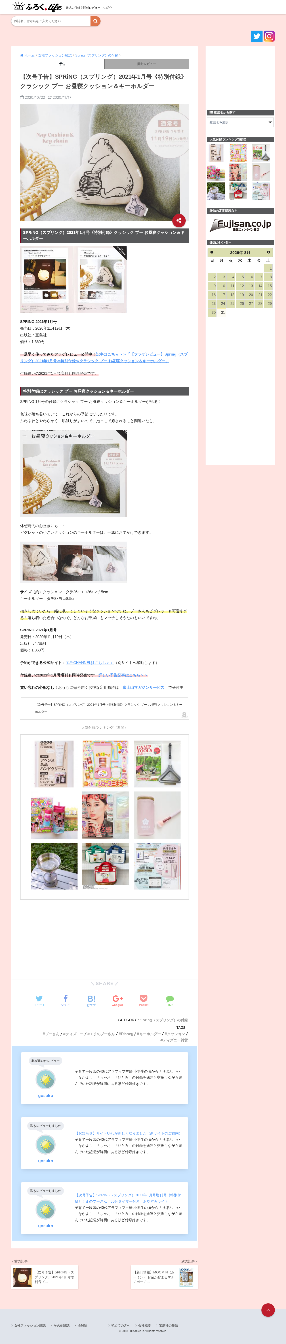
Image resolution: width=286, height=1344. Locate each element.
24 (223, 303)
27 (251, 303)
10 (223, 286)
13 (251, 286)
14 (260, 286)
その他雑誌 (61, 1325)
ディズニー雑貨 (175, 1040)
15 (270, 286)
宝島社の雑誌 (168, 1325)
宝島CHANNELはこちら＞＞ (90, 663)
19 (242, 295)
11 (232, 286)
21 (260, 295)
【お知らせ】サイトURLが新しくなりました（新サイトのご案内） (128, 1133)
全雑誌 (82, 1325)
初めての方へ (120, 1325)
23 (214, 303)
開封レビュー (146, 64)
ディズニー (75, 1034)
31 (223, 312)
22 (270, 295)
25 (232, 303)
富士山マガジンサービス (143, 687)
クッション (176, 1034)
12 (242, 286)
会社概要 (144, 1325)
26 (242, 303)
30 (214, 312)
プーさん (52, 1034)
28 (260, 303)
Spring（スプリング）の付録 (164, 1020)
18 (232, 295)
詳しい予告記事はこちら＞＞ (123, 675)
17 (223, 295)
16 (214, 295)
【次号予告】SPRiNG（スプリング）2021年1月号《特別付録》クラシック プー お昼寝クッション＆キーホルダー (108, 708)
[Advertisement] (104, 937)
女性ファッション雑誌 (30, 1325)
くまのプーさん (102, 1034)
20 (251, 295)
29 (270, 303)
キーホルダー (150, 1034)
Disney (127, 1034)
